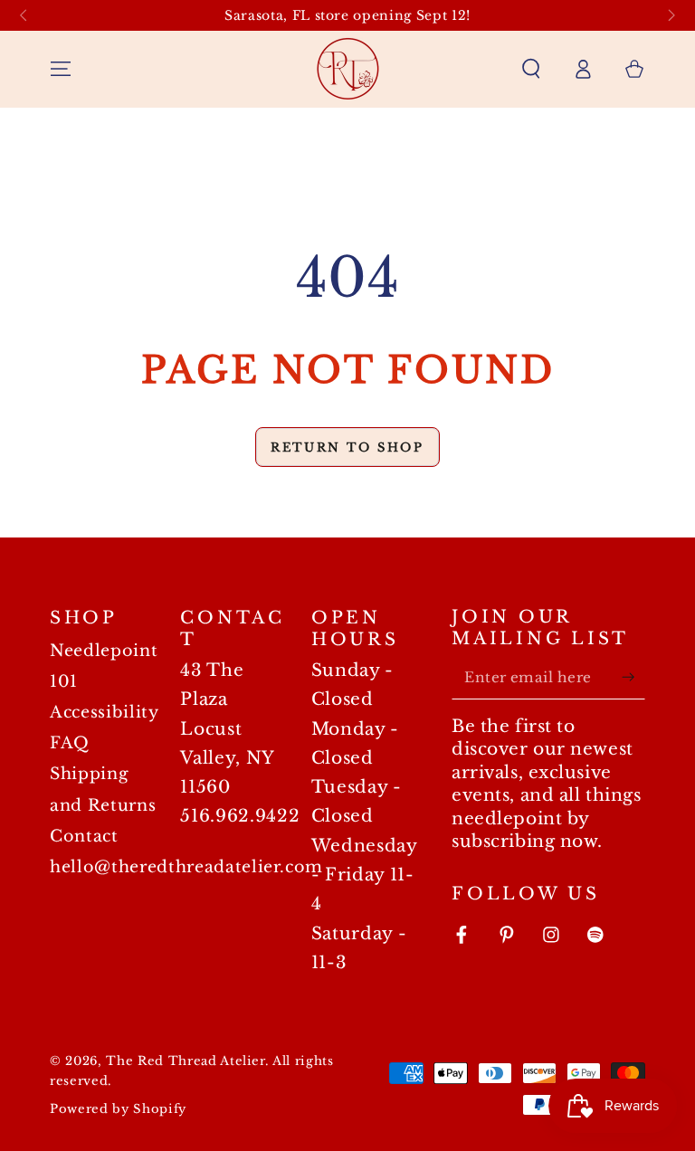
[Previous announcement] (23, 16)
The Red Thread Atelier (185, 1061)
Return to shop (347, 447)
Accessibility (104, 712)
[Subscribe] (633, 677)
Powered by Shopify (118, 1109)
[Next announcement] (672, 16)
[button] (531, 68)
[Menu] (61, 68)
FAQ (70, 743)
